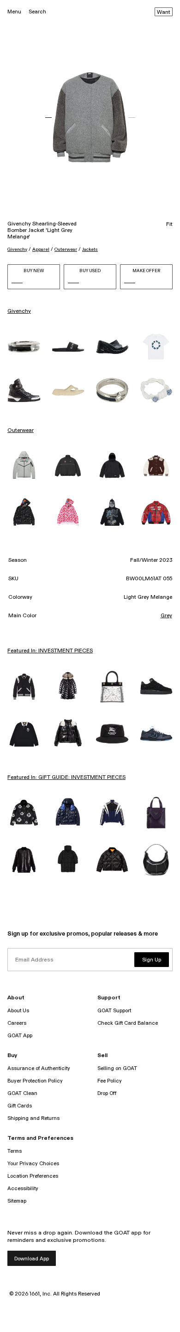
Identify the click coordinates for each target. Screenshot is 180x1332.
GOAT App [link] (19, 1035)
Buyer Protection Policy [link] (35, 1080)
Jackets (90, 249)
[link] (24, 347)
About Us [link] (18, 1010)
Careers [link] (16, 1023)
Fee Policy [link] (109, 1080)
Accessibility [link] (22, 1188)
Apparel (40, 249)
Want (163, 12)
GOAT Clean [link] (22, 1093)
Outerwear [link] (20, 430)
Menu (14, 11)
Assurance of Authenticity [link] (38, 1068)
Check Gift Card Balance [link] (127, 1023)
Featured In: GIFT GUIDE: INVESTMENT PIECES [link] (66, 777)
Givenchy (17, 249)
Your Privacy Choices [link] (33, 1163)
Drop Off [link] (106, 1093)
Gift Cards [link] (19, 1105)
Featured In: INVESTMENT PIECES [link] (50, 651)
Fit (169, 224)
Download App (31, 1258)
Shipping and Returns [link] (33, 1118)
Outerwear (65, 249)
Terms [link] (14, 1151)
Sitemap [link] (16, 1201)
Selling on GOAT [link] (117, 1068)
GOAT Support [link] (114, 1010)
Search (37, 11)
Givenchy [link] (19, 311)
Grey (166, 616)
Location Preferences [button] (32, 1176)
